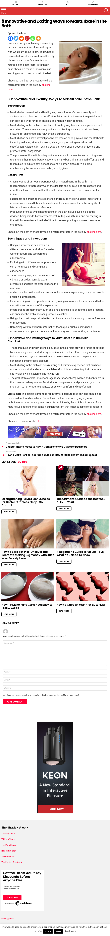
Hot (67, 4)
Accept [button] (48, 931)
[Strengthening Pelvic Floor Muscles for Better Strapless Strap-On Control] (27, 481)
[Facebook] (10, 38)
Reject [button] (58, 931)
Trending (93, 4)
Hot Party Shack (8, 851)
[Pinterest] (27, 38)
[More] (38, 38)
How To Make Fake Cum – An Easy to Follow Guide (27, 606)
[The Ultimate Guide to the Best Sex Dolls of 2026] (82, 481)
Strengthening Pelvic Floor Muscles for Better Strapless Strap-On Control (25, 502)
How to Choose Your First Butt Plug (80, 605)
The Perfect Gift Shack (11, 862)
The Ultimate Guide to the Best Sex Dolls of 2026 (80, 500)
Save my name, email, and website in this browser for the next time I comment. (43, 695)
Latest (16, 4)
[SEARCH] (106, 10)
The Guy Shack (8, 833)
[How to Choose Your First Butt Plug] (82, 586)
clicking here (94, 231)
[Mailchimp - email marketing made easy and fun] (18, 905)
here (40, 421)
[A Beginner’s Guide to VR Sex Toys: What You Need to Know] (82, 533)
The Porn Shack (8, 845)
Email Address (11, 888)
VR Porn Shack (8, 839)
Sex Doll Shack (8, 856)
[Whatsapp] (32, 38)
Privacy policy (7, 918)
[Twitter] (15, 38)
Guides (22, 462)
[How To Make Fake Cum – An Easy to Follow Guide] (27, 586)
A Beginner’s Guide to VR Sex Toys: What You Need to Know (80, 553)
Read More (9, 511)
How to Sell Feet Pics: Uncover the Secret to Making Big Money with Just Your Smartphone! (27, 555)
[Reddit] (21, 38)
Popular (42, 4)
